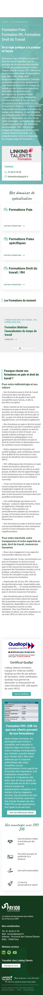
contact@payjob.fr (15, 934)
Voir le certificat (21, 694)
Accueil (5, 22)
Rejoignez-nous (11, 965)
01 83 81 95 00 (14, 172)
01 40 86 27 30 (12, 931)
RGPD (19, 990)
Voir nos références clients (22, 812)
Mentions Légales (8, 990)
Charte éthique (29, 990)
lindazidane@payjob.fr (18, 176)
